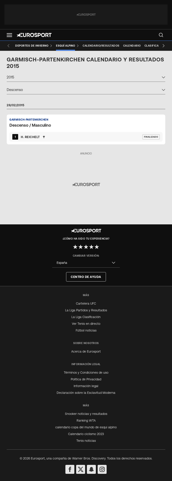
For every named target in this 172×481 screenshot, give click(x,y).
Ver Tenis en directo (86, 323)
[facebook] (69, 469)
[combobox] (86, 78)
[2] (80, 246)
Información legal (86, 386)
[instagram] (102, 469)
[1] (75, 246)
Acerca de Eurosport (86, 351)
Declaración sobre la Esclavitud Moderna (86, 392)
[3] (86, 246)
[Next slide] (163, 46)
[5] (96, 246)
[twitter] (80, 469)
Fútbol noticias (86, 330)
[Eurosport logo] (34, 35)
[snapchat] (91, 469)
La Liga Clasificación (86, 317)
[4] (91, 246)
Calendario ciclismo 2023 (86, 434)
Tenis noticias (86, 440)
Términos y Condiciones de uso (86, 372)
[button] (9, 35)
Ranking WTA (86, 420)
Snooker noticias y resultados (86, 414)
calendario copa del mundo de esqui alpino (86, 427)
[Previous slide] (8, 46)
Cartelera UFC (86, 303)
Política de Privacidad (86, 379)
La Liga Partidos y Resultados (86, 310)
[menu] (161, 35)
